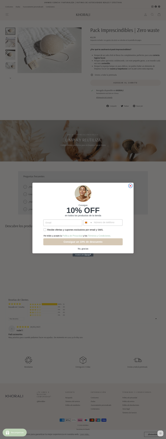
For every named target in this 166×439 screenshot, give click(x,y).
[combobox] (88, 222)
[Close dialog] (130, 186)
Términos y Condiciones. (99, 236)
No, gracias (83, 249)
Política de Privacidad (72, 236)
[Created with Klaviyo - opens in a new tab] (83, 254)
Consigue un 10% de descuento (83, 241)
